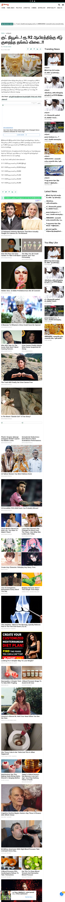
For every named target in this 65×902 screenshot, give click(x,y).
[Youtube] (34, 1)
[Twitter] (32, 1)
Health (59, 7)
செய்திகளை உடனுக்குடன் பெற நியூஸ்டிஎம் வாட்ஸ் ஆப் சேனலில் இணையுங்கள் (23, 198)
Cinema (34, 7)
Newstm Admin (7, 46)
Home (3, 7)
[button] (63, 5)
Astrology (41, 7)
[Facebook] (30, 1)
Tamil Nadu (10, 7)
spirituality (51, 7)
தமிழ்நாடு (8, 33)
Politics (19, 7)
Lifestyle (26, 7)
